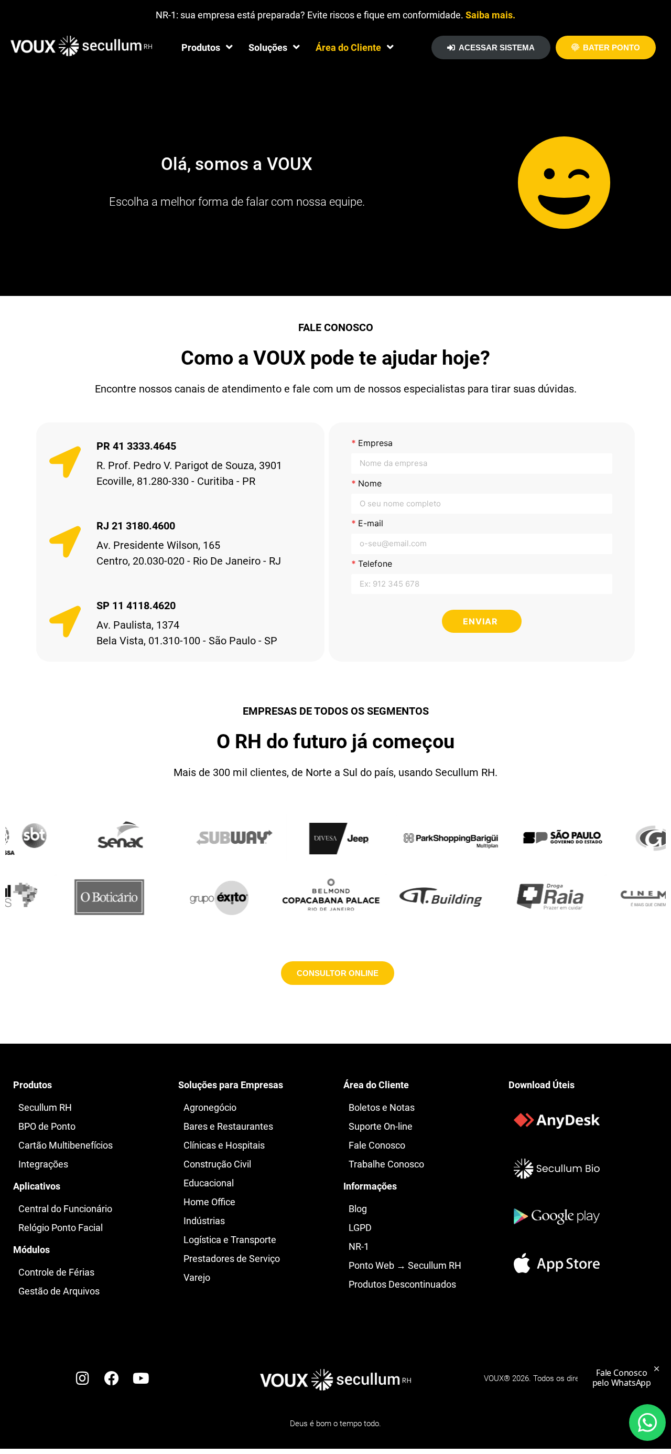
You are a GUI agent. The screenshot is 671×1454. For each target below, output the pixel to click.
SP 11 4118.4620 (136, 605)
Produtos (200, 47)
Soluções (267, 47)
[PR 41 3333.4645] (65, 462)
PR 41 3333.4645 (136, 446)
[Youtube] (141, 1378)
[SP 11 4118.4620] (65, 622)
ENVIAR (480, 621)
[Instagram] (82, 1378)
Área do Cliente (348, 47)
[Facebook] (111, 1378)
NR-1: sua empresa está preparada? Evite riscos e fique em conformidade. (335, 14)
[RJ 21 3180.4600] (65, 542)
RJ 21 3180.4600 (135, 525)
